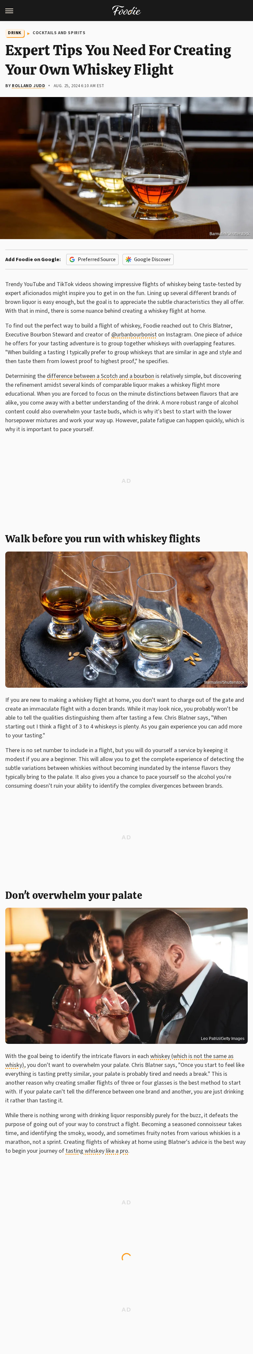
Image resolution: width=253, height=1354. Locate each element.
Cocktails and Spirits (59, 33)
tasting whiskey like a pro (97, 1151)
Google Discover (152, 259)
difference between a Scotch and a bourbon (100, 376)
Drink (14, 33)
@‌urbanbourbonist (134, 335)
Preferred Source (97, 259)
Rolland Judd (28, 86)
